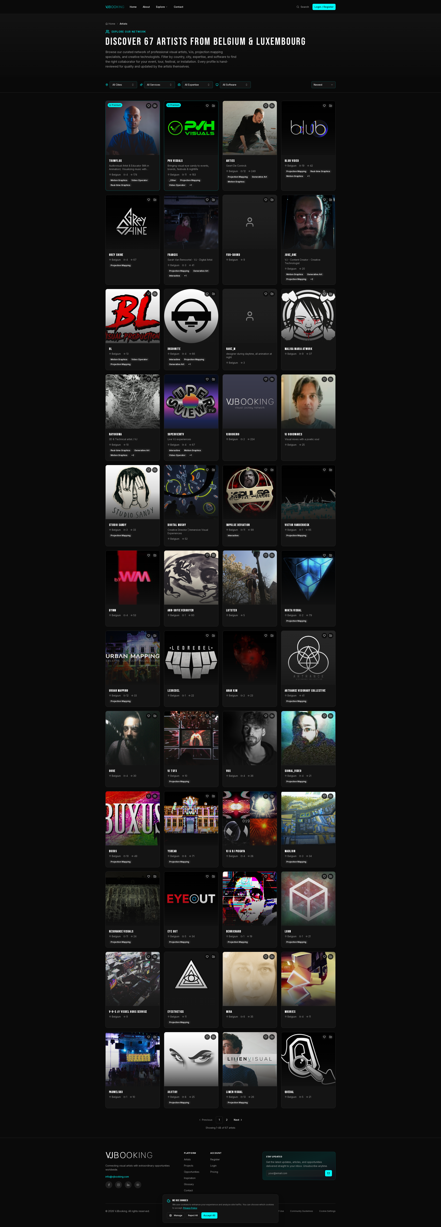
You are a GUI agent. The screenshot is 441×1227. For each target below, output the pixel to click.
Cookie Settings (327, 1211)
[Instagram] (118, 1184)
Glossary (189, 1184)
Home (133, 6)
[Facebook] (108, 1184)
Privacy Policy (190, 1208)
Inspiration (190, 1178)
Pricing (214, 1171)
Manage (178, 1215)
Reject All (193, 1215)
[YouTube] (137, 1184)
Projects (188, 1165)
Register (215, 1159)
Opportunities (191, 1171)
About (146, 6)
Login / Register (324, 6)
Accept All (209, 1215)
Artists (187, 1159)
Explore (160, 6)
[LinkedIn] (128, 1184)
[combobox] (123, 84)
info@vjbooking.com (117, 1176)
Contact (178, 6)
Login (213, 1165)
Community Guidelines (301, 1211)
